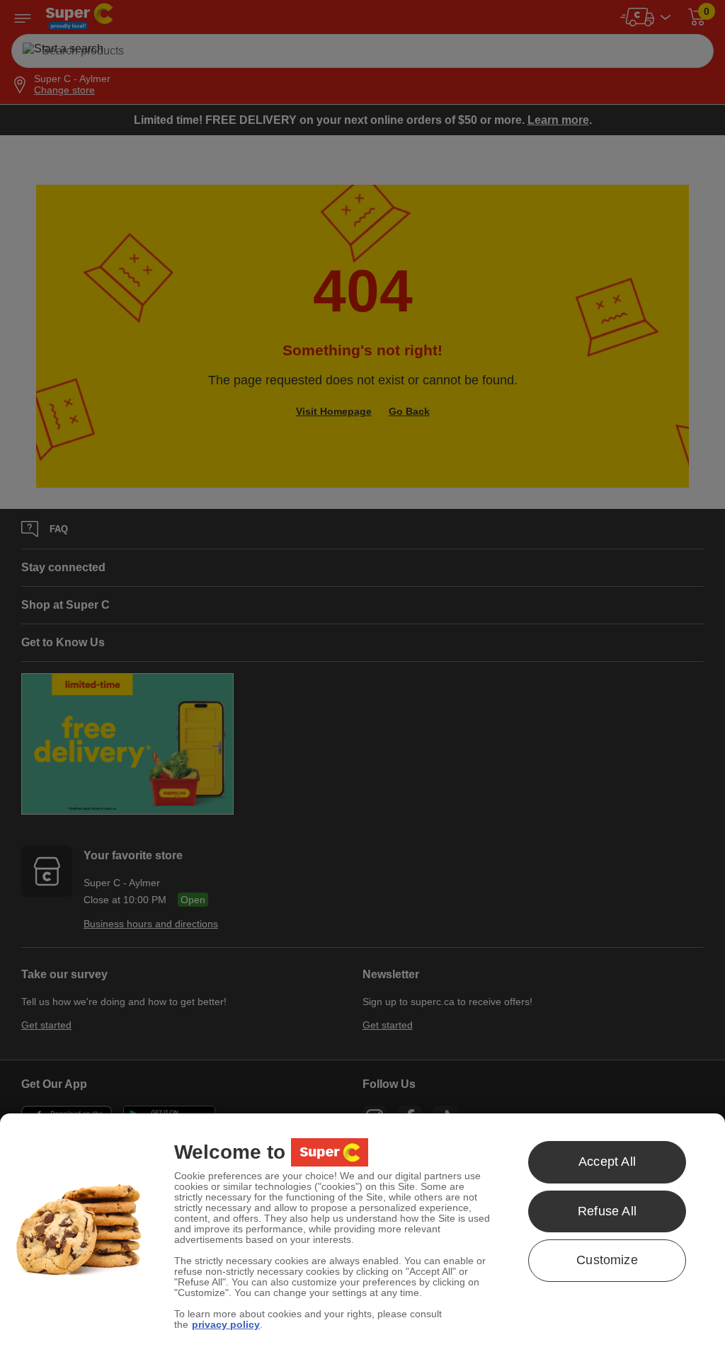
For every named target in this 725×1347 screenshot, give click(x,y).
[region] (362, 1230)
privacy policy (226, 1324)
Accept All (607, 1161)
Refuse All (607, 1211)
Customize (607, 1260)
